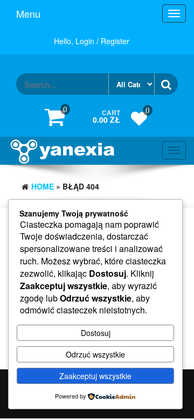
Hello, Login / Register (91, 41)
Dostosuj (95, 332)
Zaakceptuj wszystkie (95, 375)
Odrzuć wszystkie (95, 354)
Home (42, 186)
